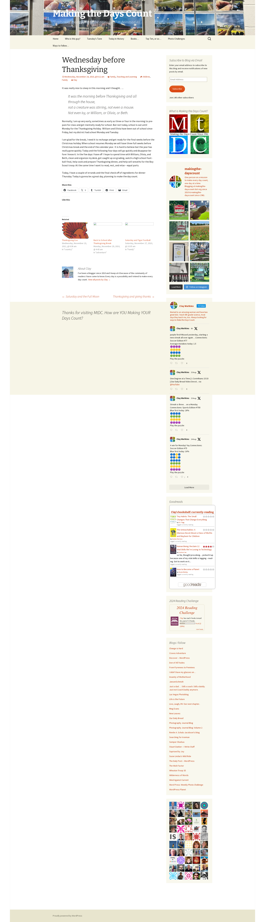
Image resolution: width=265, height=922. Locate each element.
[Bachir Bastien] (180, 875)
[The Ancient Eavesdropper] (188, 813)
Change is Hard (176, 648)
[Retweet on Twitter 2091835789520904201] (177, 477)
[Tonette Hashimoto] (196, 836)
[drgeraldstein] (204, 828)
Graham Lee (182, 552)
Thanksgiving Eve (70, 240)
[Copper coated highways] (204, 820)
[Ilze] (180, 852)
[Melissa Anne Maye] (204, 836)
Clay (75, 80)
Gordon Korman (177, 539)
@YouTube (175, 384)
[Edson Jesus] (196, 852)
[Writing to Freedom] (180, 836)
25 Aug (193, 372)
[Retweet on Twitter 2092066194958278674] (177, 430)
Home (55, 38)
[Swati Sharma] (180, 820)
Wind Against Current (178, 780)
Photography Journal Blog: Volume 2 (185, 727)
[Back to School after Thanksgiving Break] (108, 230)
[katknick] (188, 820)
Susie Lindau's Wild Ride (180, 756)
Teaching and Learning (127, 76)
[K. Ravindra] (173, 805)
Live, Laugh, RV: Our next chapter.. (184, 704)
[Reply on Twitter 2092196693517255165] (171, 389)
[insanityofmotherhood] (173, 860)
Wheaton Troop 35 (177, 770)
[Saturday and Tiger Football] (139, 230)
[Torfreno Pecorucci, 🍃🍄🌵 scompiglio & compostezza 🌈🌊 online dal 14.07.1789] (204, 852)
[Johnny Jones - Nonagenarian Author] (173, 813)
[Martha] (204, 813)
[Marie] (196, 813)
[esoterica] (173, 844)
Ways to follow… (61, 45)
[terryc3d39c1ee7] (180, 805)
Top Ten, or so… (153, 38)
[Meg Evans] (196, 844)
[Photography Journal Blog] (204, 875)
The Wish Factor (176, 765)
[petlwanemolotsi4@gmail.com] (204, 867)
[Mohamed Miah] (196, 828)
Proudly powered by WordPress (67, 915)
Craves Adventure (177, 653)
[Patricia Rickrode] (180, 860)
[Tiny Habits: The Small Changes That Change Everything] (173, 519)
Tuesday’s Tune (94, 38)
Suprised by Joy (176, 751)
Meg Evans (174, 708)
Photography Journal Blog (181, 723)
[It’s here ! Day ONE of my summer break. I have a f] (199, 272)
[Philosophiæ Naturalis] (196, 820)
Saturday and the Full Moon (80, 296)
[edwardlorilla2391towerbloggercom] (180, 828)
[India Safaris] (173, 836)
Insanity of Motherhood (180, 677)
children (146, 76)
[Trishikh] (180, 867)
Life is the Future (177, 699)
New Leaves (174, 713)
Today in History (116, 38)
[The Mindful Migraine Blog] (204, 805)
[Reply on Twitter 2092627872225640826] (171, 363)
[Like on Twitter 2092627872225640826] (183, 363)
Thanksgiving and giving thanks (134, 296)
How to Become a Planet (188, 569)
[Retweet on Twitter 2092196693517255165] (177, 389)
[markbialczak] (196, 875)
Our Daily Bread (176, 718)
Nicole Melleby (183, 572)
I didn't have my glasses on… (182, 672)
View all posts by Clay (99, 279)
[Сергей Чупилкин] (173, 852)
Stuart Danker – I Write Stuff (181, 746)
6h (192, 328)
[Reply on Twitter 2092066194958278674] (171, 430)
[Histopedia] (188, 852)
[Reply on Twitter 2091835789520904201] (171, 477)
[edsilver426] (173, 875)
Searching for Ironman (179, 737)
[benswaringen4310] (180, 844)
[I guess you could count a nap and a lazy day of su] (178, 272)
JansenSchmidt (176, 681)
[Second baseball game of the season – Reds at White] (199, 210)
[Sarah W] (188, 805)
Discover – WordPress (179, 658)
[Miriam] (204, 860)
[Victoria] (188, 860)
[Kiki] (196, 867)
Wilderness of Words (178, 775)
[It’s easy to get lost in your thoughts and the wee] (199, 251)
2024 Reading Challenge (187, 610)
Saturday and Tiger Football (137, 240)
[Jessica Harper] (196, 805)
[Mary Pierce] (188, 875)
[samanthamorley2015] (188, 844)
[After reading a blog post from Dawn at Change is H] (199, 230)
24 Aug (193, 439)
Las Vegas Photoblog (179, 694)
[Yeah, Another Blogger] (180, 813)
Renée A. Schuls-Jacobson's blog (184, 732)
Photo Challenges (176, 38)
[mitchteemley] (173, 867)
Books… (135, 38)
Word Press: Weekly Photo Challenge (186, 784)
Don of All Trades (177, 662)
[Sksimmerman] (173, 828)
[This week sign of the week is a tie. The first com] (178, 230)
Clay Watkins (183, 328)
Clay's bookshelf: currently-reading (192, 512)
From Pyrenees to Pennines (182, 667)
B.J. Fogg (181, 522)
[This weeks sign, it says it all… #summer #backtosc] (178, 210)
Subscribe (177, 88)
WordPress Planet (177, 789)
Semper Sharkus (176, 742)
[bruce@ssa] (188, 867)
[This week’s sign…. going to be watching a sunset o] (178, 251)
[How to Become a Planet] (173, 571)
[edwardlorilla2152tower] (188, 828)
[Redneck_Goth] (196, 860)
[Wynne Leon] (204, 844)
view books (199, 629)
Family (113, 76)
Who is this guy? (72, 38)
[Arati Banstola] (173, 820)
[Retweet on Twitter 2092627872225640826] (177, 363)
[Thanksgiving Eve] (76, 230)
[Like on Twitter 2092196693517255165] (183, 389)
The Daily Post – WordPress (181, 761)
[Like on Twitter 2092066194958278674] (183, 430)
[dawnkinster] (188, 836)
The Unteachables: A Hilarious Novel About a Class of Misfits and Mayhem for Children (194, 533)
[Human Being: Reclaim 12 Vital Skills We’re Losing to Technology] (173, 549)
